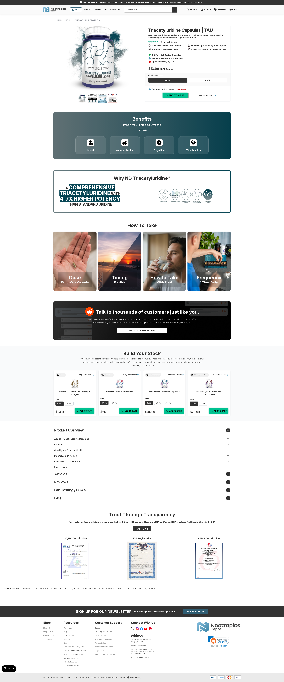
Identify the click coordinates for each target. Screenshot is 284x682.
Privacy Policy (100, 643)
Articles (60, 474)
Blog (65, 643)
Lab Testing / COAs (70, 490)
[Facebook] (141, 629)
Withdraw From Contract (105, 654)
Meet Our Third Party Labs (74, 647)
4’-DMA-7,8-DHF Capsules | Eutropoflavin (209, 393)
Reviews (61, 482)
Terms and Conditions (103, 639)
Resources (68, 628)
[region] (142, 394)
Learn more (142, 529)
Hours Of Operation (138, 645)
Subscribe (194, 611)
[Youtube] (146, 629)
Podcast (67, 639)
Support (98, 628)
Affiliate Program (70, 662)
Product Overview (69, 430)
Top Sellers (47, 639)
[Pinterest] (150, 629)
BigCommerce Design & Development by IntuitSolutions (93, 677)
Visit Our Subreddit (142, 330)
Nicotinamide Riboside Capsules (164, 392)
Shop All (46, 628)
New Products (48, 635)
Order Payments (101, 635)
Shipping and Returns (103, 632)
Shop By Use (48, 632)
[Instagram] (137, 629)
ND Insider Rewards (71, 666)
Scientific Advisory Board (73, 654)
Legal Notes (99, 650)
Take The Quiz (69, 635)
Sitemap (124, 677)
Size (155, 75)
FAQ (57, 498)
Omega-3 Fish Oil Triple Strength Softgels (74, 393)
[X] (133, 629)
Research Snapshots (71, 658)
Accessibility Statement (104, 647)
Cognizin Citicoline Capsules (119, 392)
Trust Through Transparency (75, 650)
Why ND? (67, 632)
